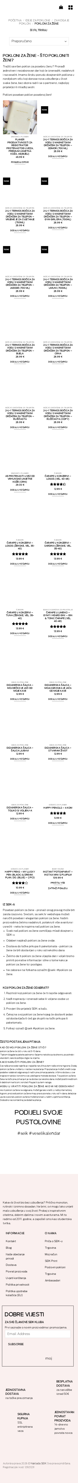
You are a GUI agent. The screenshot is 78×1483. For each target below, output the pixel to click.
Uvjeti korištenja (16, 1278)
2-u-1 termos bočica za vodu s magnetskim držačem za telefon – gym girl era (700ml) (58, 215)
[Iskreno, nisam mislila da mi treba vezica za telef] (13, 1149)
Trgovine (50, 1274)
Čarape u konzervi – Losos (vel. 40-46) (58, 477)
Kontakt (11, 1241)
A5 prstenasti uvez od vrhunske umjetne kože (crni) (20, 479)
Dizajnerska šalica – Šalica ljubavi (20, 749)
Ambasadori (52, 1280)
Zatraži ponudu (58, 888)
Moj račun (51, 1254)
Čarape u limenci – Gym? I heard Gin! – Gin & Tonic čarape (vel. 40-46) (58, 616)
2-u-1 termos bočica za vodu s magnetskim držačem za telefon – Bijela (20, 349)
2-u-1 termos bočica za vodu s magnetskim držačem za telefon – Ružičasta (20, 414)
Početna (15, 20)
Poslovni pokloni (55, 1267)
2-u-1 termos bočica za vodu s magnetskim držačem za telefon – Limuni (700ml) (58, 283)
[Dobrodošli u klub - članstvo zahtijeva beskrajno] (13, 1164)
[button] (61, 7)
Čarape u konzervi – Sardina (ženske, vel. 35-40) (58, 546)
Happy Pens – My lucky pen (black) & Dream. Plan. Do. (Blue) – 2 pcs (20, 875)
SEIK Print (51, 1261)
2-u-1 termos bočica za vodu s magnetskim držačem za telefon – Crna (58, 349)
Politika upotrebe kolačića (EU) (17, 1293)
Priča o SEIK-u (54, 1241)
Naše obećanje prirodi (15, 1256)
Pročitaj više (58, 883)
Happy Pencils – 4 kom (58, 808)
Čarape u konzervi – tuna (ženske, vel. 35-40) (20, 615)
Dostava (11, 1265)
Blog (9, 1247)
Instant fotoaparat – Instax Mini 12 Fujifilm (58, 873)
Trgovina (50, 1247)
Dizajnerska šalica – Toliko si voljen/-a (20, 809)
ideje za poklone (38, 20)
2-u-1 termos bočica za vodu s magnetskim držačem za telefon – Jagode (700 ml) (20, 283)
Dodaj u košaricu (58, 156)
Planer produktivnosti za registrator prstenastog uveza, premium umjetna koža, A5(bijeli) (20, 146)
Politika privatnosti (17, 1284)
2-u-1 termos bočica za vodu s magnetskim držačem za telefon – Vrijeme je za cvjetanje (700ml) (20, 216)
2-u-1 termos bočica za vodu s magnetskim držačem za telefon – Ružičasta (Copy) (58, 414)
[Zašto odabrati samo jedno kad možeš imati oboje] (39, 1164)
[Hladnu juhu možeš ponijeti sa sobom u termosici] (65, 1149)
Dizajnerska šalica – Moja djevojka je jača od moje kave (58, 688)
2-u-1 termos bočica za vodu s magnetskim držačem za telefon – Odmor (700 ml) (58, 143)
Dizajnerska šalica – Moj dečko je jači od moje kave (20, 688)
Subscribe (16, 1344)
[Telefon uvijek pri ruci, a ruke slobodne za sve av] (65, 1164)
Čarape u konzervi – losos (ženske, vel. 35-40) (20, 546)
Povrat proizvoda (16, 1271)
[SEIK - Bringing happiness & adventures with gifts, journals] (23, 7)
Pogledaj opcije (20, 162)
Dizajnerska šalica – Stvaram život (58, 749)
